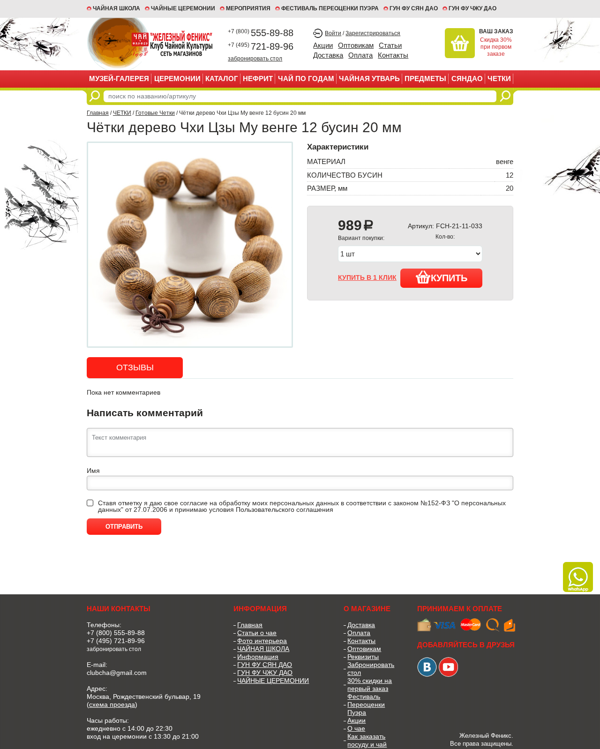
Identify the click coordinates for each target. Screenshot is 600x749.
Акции (323, 45)
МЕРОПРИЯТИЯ (248, 8)
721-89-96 (260, 46)
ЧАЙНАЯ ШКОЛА (263, 648)
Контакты (393, 55)
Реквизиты (363, 656)
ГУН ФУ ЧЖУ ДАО (472, 8)
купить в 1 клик (367, 277)
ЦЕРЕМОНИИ (177, 78)
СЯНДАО (467, 78)
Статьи (390, 45)
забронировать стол (255, 58)
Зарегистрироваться (372, 33)
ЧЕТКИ (499, 78)
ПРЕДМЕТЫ (425, 78)
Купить (449, 278)
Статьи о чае (257, 633)
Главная (98, 113)
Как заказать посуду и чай (367, 740)
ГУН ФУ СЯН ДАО (414, 8)
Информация (257, 656)
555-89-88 (260, 33)
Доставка (328, 55)
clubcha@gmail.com (117, 672)
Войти (333, 33)
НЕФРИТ (258, 78)
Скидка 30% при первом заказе (496, 47)
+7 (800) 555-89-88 (116, 633)
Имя (93, 470)
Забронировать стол (370, 668)
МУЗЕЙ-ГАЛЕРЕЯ (119, 78)
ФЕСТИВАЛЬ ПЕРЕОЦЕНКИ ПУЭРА (330, 8)
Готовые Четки (155, 113)
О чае (356, 728)
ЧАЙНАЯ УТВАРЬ (369, 78)
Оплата (360, 55)
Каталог (221, 78)
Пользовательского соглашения (284, 509)
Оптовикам (356, 45)
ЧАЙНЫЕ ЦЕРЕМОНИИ (183, 8)
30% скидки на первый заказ (369, 684)
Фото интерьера (262, 640)
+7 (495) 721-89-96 (116, 640)
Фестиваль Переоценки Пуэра (366, 704)
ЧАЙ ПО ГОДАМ (306, 78)
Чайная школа (116, 8)
